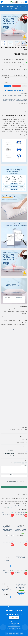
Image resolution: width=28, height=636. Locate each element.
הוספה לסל (16, 86)
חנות (17, 6)
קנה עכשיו (7, 86)
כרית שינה (25, 100)
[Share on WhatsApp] (26, 103)
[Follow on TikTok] (15, 615)
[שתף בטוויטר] (22, 103)
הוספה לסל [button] (21, 537)
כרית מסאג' (4, 99)
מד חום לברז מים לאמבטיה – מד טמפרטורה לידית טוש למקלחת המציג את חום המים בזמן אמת (20, 529)
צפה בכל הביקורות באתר (14, 626)
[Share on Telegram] (19, 103)
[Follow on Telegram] (7, 615)
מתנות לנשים (13, 97)
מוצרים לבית (20, 100)
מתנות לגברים (18, 97)
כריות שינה (14, 99)
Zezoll (9, 628)
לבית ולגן (4, 95)
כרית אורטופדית (9, 99)
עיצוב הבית (21, 95)
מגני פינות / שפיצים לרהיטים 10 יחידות (20, 557)
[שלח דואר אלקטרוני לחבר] (21, 103)
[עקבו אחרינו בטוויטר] (13, 615)
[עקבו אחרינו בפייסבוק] (21, 615)
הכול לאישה (10, 6)
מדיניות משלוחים (17, 505)
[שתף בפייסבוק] (24, 103)
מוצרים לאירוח (24, 97)
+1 (7, 586)
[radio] (3, 584)
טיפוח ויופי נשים (9, 95)
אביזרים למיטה (22, 99)
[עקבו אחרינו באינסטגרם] (18, 615)
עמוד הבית (23, 6)
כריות (18, 99)
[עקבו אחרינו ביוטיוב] (10, 615)
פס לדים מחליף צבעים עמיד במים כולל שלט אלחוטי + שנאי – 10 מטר (21, 586)
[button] (26, 2)
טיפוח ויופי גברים (16, 95)
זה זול (13, 628)
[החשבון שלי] (22, 2)
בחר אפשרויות (7, 596)
